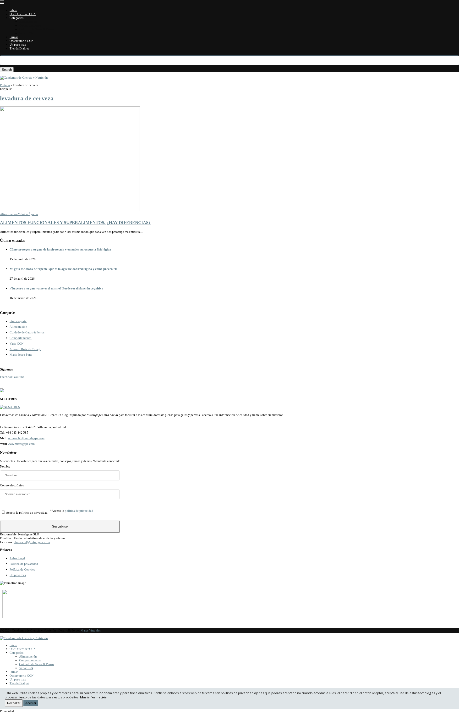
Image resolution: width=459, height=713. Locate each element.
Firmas (14, 37)
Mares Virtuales (91, 630)
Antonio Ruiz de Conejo (25, 349)
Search (7, 69)
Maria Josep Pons (21, 354)
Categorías (16, 18)
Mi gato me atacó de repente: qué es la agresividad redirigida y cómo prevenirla (64, 269)
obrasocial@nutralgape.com (26, 438)
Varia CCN (26, 33)
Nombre (5, 466)
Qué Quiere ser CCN (23, 14)
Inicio (13, 10)
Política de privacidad (24, 564)
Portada (5, 85)
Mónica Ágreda (28, 214)
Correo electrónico (12, 485)
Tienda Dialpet (19, 48)
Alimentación (28, 21)
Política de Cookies (22, 569)
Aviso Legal (17, 558)
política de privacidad (79, 510)
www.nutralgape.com (21, 444)
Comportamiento (30, 25)
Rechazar (13, 703)
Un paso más (18, 44)
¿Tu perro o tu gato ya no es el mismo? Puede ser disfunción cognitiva (56, 288)
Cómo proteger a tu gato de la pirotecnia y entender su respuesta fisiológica (60, 249)
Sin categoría (18, 321)
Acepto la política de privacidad (27, 512)
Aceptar (30, 703)
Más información (93, 697)
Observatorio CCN (21, 41)
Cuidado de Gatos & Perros (36, 29)
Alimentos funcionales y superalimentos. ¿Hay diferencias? (75, 222)
